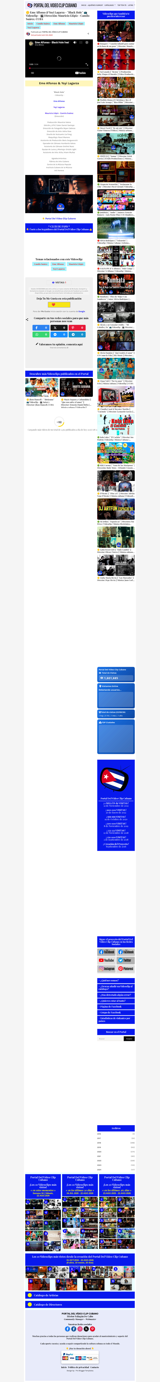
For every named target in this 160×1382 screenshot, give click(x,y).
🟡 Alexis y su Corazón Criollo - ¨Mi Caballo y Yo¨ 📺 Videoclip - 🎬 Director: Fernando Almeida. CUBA (115, 326)
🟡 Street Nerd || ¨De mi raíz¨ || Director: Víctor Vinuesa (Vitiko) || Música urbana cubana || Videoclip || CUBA (115, 129)
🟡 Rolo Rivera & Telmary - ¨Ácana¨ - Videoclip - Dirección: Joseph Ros (34, 444)
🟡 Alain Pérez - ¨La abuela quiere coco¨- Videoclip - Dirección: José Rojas (50, 463)
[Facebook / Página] (67, 1328)
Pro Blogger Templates (84, 1371)
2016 (116, 1134)
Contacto (94, 1367)
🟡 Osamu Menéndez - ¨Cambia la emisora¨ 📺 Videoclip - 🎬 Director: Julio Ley (49, 444)
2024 (116, 1170)
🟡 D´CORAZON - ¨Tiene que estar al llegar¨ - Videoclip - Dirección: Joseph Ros (84, 444)
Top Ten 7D (122, 5)
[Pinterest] (92, 1328)
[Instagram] (80, 1328)
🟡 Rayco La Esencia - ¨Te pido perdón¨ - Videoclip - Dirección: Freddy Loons (50, 425)
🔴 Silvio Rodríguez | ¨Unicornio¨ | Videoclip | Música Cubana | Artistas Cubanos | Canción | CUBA (113, 241)
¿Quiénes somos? (95, 5)
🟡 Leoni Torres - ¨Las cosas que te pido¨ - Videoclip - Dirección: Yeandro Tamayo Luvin (67, 463)
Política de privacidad (78, 1367)
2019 (116, 1147)
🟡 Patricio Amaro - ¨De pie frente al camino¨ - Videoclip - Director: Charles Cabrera (84, 463)
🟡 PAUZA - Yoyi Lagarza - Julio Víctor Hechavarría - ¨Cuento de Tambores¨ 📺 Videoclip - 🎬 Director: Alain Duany (33, 500)
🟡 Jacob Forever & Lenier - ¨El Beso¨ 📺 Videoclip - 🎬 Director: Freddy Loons (67, 444)
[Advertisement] (116, 625)
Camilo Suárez (43, 23)
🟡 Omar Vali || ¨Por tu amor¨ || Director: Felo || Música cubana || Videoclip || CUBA (115, 382)
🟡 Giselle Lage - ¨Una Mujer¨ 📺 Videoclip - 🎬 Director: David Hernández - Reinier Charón (34, 463)
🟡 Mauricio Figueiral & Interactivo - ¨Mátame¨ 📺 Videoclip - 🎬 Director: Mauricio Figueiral (65, 425)
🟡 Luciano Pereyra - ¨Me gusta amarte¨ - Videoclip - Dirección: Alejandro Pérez (49, 500)
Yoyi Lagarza (33, 27)
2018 (116, 1143)
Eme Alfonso (59, 23)
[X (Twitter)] (86, 1328)
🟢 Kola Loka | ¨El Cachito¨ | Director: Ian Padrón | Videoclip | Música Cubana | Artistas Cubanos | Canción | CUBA (115, 438)
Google (81, 311)
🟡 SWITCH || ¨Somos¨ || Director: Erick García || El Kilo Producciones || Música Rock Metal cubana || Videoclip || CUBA (114, 157)
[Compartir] (88, 34)
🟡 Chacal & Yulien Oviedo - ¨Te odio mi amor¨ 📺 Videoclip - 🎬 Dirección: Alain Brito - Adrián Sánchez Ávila (33, 482)
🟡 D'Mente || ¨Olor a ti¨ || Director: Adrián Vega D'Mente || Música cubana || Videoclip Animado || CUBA (115, 494)
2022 (116, 1161)
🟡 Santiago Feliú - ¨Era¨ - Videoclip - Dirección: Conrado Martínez (84, 500)
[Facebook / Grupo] (73, 1328)
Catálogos (109, 5)
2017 (116, 1138)
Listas (130, 5)
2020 (116, 1152)
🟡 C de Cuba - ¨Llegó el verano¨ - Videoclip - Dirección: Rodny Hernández (34, 425)
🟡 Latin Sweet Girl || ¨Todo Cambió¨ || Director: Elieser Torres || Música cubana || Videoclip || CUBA (115, 551)
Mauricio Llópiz (76, 23)
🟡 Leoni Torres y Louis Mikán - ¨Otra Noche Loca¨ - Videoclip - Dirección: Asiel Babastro (50, 482)
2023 (116, 1165)
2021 (116, 1156)
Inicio (83, 5)
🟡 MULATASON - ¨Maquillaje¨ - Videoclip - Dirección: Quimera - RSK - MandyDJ (66, 482)
